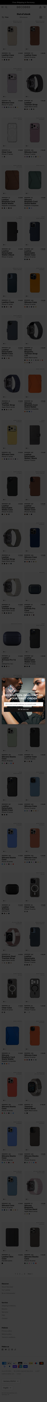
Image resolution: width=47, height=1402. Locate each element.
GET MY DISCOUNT (23, 709)
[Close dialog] (43, 680)
